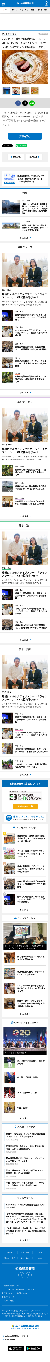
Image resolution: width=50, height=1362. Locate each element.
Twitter (29, 1275)
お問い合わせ (9, 1297)
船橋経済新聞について (12, 1286)
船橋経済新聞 (25, 3)
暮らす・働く (42, 10)
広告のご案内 (9, 1301)
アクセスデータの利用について (15, 1293)
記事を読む (25, 136)
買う (32, 10)
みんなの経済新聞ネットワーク (25, 1327)
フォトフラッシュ (9, 34)
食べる (14, 10)
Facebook (21, 1275)
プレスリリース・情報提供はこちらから (19, 1289)
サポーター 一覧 (25, 806)
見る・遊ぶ (24, 10)
